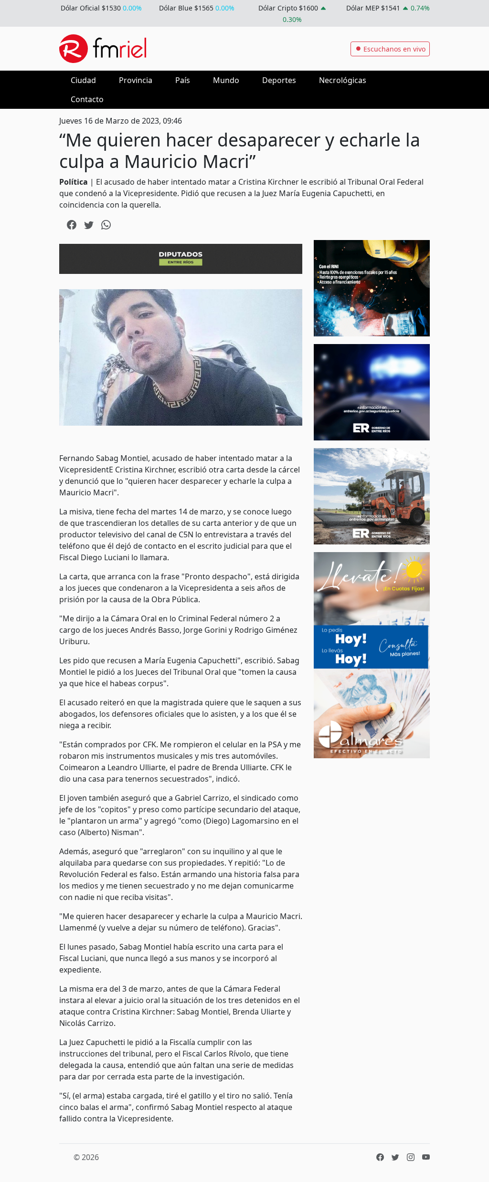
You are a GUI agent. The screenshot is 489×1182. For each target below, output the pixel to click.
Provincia (135, 80)
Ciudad (83, 80)
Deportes (279, 80)
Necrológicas (342, 80)
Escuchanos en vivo (393, 48)
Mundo (226, 80)
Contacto (87, 99)
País (182, 80)
